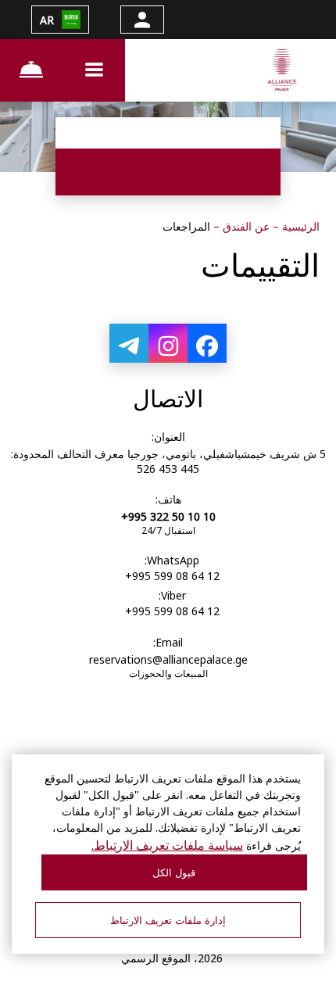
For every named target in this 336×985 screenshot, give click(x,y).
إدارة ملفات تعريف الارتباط (168, 920)
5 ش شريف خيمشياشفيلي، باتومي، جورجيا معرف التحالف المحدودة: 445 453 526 (168, 461)
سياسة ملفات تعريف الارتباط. (167, 845)
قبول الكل (173, 873)
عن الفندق (245, 226)
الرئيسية (299, 226)
